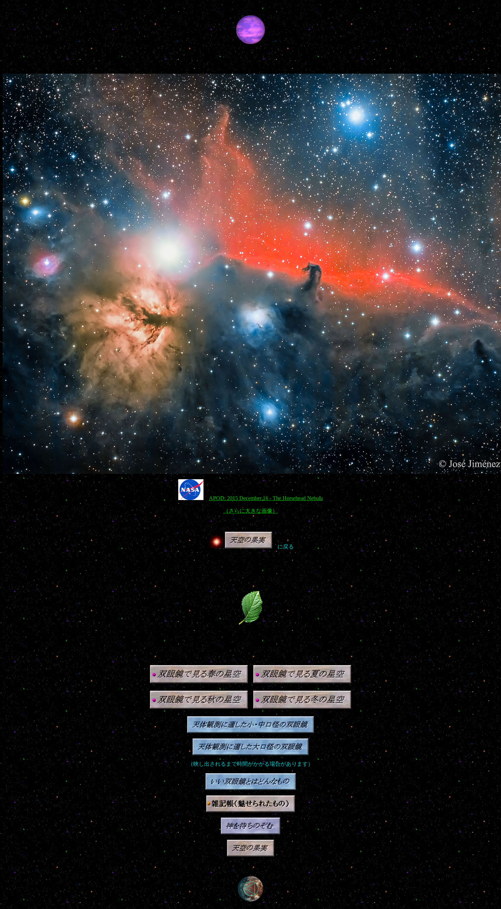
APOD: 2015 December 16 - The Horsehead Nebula (266, 498)
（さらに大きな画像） (250, 511)
